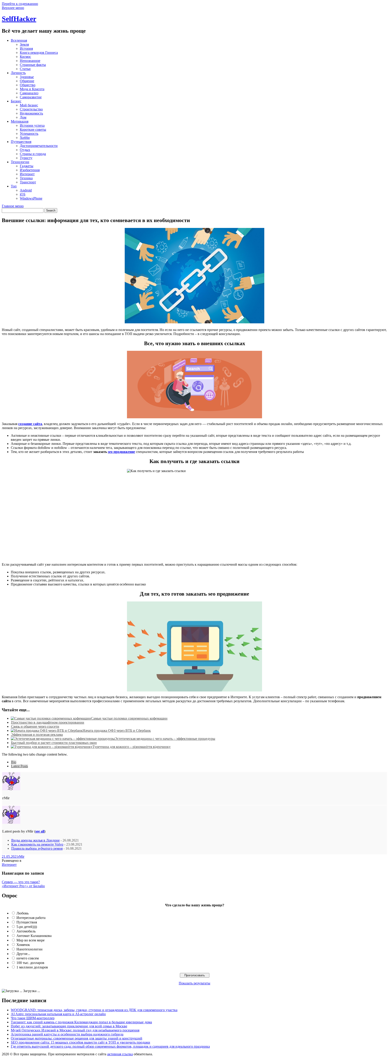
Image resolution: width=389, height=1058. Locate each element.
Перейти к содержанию (20, 4)
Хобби (25, 138)
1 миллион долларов (32, 967)
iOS (22, 194)
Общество (27, 85)
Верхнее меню (13, 8)
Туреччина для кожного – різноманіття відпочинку (132, 747)
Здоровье (27, 77)
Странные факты (33, 65)
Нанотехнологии (29, 949)
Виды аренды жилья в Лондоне (35, 840)
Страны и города (33, 154)
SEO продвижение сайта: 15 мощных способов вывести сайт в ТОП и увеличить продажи (80, 1042)
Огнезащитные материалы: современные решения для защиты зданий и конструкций (76, 1038)
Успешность (29, 133)
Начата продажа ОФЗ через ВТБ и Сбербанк (117, 730)
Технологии (20, 162)
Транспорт (28, 182)
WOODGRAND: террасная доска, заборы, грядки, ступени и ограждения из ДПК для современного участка (94, 1010)
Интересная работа (30, 918)
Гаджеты (26, 166)
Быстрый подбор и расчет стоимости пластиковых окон (54, 743)
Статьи (25, 69)
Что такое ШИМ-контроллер (32, 1018)
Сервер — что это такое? (21, 882)
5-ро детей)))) (26, 927)
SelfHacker (19, 19)
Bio (13, 762)
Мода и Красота (32, 89)
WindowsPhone (31, 198)
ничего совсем (27, 958)
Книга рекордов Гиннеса (39, 52)
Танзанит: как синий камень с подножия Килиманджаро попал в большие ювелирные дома (81, 1022)
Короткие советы (33, 129)
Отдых (25, 150)
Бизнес (16, 101)
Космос (25, 57)
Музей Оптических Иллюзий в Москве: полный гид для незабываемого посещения (75, 1030)
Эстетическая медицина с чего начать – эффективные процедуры (165, 739)
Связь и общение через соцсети (35, 726)
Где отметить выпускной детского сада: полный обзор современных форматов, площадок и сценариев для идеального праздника (110, 1046)
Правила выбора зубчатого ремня (37, 848)
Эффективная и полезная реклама (37, 734)
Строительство (31, 109)
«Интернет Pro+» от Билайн (23, 886)
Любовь (22, 913)
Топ (14, 186)
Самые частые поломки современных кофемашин (129, 718)
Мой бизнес (29, 105)
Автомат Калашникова (34, 936)
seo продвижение (121, 452)
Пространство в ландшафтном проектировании (47, 722)
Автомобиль (26, 931)
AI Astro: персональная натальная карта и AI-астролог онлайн (58, 1014)
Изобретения (30, 170)
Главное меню (13, 206)
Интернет (27, 174)
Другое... (23, 954)
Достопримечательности (39, 146)
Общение (27, 81)
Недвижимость (31, 113)
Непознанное (30, 61)
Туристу (26, 158)
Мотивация (19, 121)
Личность (18, 73)
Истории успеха (32, 125)
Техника (26, 178)
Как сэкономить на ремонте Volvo (37, 844)
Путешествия (21, 142)
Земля (24, 44)
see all (39, 831)
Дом (23, 117)
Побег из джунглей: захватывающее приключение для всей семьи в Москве (69, 1026)
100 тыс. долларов (30, 963)
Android (26, 190)
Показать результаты (194, 983)
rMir (21, 856)
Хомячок (23, 945)
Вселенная (19, 40)
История (26, 48)
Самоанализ (29, 93)
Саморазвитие (31, 97)
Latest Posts (19, 766)
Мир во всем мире (30, 940)
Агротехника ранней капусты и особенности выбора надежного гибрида (67, 1034)
